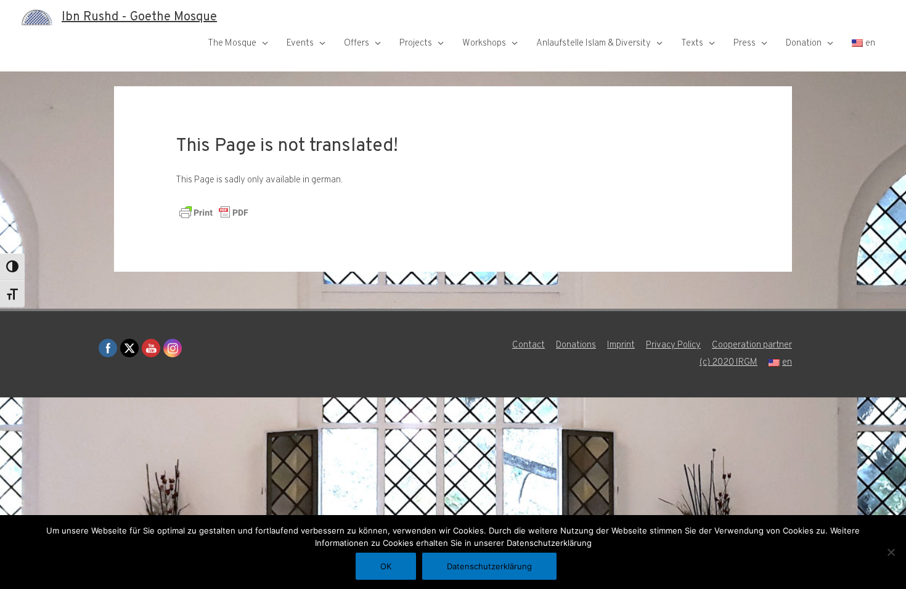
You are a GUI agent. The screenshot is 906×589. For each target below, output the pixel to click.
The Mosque (232, 43)
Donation (804, 43)
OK (385, 566)
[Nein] (890, 552)
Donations (576, 345)
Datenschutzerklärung (489, 566)
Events (300, 43)
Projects (415, 43)
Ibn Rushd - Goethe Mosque (139, 17)
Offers (356, 43)
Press (744, 43)
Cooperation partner (752, 345)
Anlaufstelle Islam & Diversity (593, 43)
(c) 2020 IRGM (728, 362)
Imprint (621, 345)
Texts (692, 43)
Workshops (484, 43)
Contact (528, 345)
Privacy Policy (673, 345)
